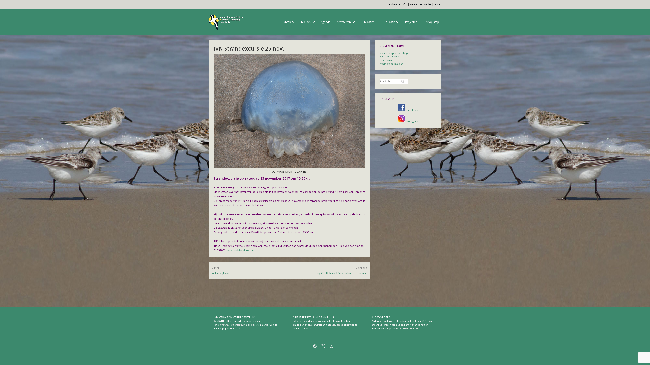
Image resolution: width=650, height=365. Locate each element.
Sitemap (414, 4)
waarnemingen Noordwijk (394, 53)
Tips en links (390, 4)
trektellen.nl (386, 60)
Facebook (411, 110)
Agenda (325, 22)
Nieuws (306, 22)
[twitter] (323, 346)
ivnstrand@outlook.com (240, 250)
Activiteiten (344, 22)
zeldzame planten (389, 56)
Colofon (403, 4)
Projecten (411, 22)
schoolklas (306, 328)
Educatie (389, 22)
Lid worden (426, 4)
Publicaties (367, 22)
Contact (438, 4)
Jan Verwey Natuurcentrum (231, 324)
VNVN (287, 22)
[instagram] (331, 346)
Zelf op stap (431, 22)
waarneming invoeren (391, 63)
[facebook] (314, 346)
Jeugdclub (338, 324)
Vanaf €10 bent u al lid (405, 328)
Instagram (411, 121)
